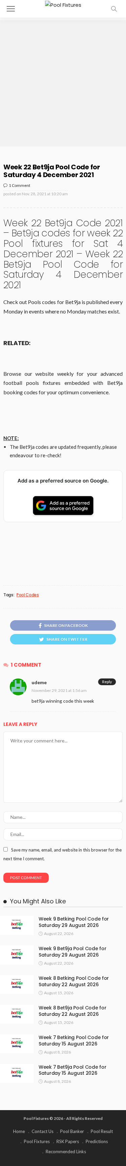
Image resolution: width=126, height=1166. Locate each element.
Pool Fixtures (37, 1141)
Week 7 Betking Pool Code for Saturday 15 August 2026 (74, 1040)
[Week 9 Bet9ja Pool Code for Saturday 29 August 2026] (17, 954)
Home (19, 1131)
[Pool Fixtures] (63, 4)
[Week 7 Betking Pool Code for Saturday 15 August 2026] (17, 1043)
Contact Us (42, 1131)
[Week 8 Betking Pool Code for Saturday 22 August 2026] (17, 984)
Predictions (97, 1141)
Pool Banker (72, 1131)
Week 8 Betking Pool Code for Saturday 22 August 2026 (74, 981)
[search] (114, 9)
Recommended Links (66, 1151)
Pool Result (102, 1131)
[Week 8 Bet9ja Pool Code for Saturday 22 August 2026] (17, 1014)
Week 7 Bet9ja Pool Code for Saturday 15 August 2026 (72, 1070)
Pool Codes (27, 595)
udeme (39, 682)
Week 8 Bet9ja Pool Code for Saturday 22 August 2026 (72, 1011)
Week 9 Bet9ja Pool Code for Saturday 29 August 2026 (72, 951)
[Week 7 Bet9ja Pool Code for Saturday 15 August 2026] (17, 1073)
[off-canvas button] (11, 9)
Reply (107, 681)
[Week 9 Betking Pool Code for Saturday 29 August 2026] (17, 925)
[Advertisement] (63, 83)
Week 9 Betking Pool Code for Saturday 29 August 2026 (74, 922)
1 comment (19, 185)
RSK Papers (67, 1141)
